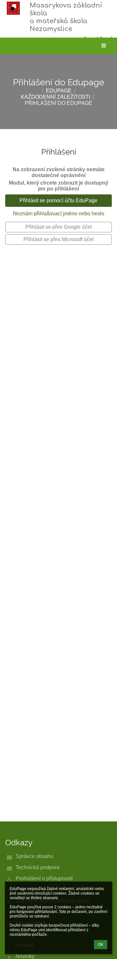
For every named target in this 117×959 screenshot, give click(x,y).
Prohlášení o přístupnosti (44, 878)
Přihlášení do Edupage (58, 103)
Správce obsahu (34, 856)
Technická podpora (37, 867)
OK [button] (100, 944)
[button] (103, 46)
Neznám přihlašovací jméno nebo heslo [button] (58, 213)
